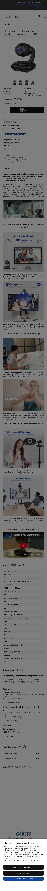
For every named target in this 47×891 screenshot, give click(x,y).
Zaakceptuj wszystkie (23, 878)
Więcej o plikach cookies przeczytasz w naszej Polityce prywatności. (23, 861)
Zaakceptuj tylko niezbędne (23, 867)
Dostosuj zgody (23, 873)
